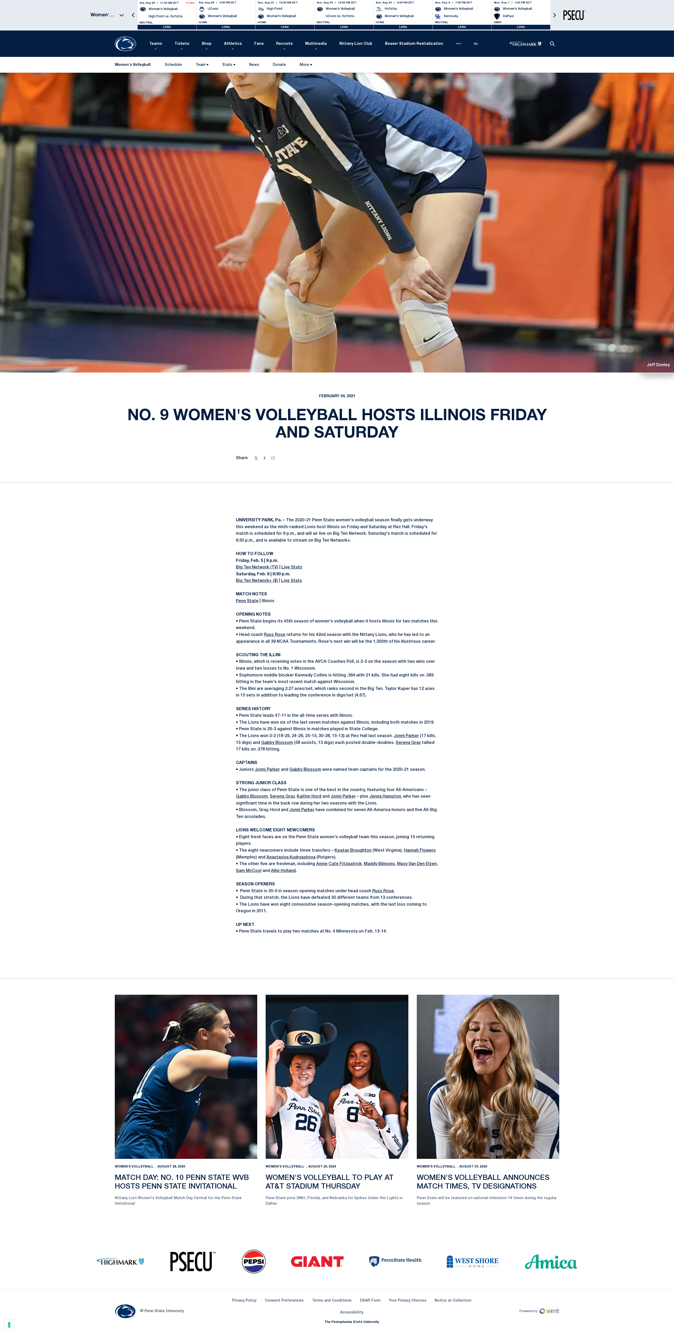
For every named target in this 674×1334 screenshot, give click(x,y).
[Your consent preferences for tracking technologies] (9, 1325)
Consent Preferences (284, 1300)
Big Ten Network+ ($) (257, 581)
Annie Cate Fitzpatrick (339, 864)
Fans (259, 44)
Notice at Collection (453, 1300)
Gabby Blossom (277, 743)
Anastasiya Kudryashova (290, 857)
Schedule (173, 65)
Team (200, 65)
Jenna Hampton (385, 796)
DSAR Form (370, 1300)
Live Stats (291, 567)
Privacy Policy (244, 1300)
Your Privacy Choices (407, 1300)
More (304, 65)
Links (167, 27)
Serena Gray (408, 743)
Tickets (182, 44)
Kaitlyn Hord (309, 796)
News (254, 65)
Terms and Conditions (331, 1300)
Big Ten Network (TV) (257, 567)
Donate (279, 66)
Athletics (233, 44)
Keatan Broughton (353, 850)
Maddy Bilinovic (379, 864)
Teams (155, 44)
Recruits (284, 44)
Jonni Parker (406, 736)
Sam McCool (248, 871)
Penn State (247, 601)
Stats (227, 65)
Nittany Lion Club (355, 44)
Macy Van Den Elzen (417, 864)
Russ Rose (274, 635)
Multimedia (316, 44)
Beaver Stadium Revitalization (414, 44)
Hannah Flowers (420, 850)
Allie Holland (283, 871)
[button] (133, 15)
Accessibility (351, 1312)
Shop (206, 44)
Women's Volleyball (134, 1166)
